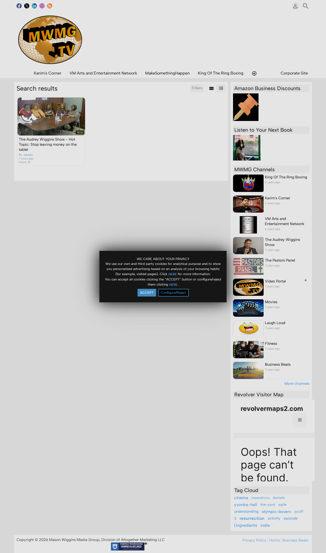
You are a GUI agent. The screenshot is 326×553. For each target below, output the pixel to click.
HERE (172, 274)
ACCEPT (147, 292)
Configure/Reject (173, 292)
